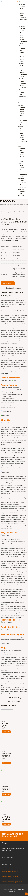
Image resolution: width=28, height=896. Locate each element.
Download (22, 90)
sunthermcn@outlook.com (10, 877)
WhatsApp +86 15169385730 (10, 871)
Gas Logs (22, 28)
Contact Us (22, 96)
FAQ (21, 24)
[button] (21, 101)
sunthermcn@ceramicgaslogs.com (12, 882)
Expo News (23, 57)
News (21, 46)
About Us (22, 4)
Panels (22, 39)
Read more (6, 731)
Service (21, 63)
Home (21, 2)
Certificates (22, 79)
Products (22, 26)
